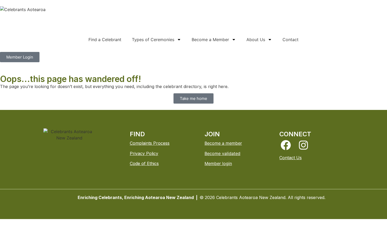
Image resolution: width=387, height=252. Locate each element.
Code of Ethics (144, 163)
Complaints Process (150, 143)
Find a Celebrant (104, 39)
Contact (290, 39)
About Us (255, 39)
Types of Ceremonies (153, 39)
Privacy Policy (144, 153)
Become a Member (210, 39)
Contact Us (290, 157)
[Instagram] (303, 145)
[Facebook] (286, 145)
